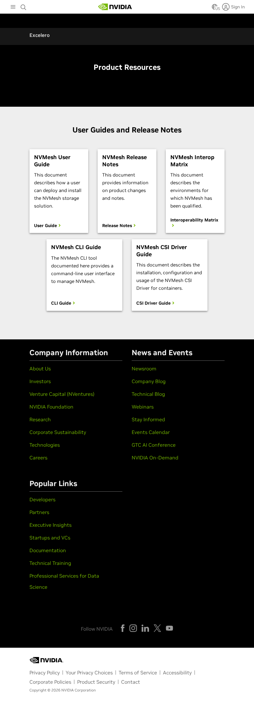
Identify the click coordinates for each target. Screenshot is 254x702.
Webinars (143, 407)
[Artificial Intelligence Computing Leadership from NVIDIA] (115, 7)
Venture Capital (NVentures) (61, 394)
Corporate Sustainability (57, 432)
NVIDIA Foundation (51, 407)
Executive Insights (50, 525)
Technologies (44, 445)
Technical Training (50, 563)
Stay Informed (148, 419)
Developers (42, 499)
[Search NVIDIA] (23, 5)
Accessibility (177, 672)
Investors (40, 381)
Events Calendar (151, 432)
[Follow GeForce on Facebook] (122, 628)
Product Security (96, 682)
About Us (40, 368)
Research (40, 419)
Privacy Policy (44, 672)
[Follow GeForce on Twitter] (157, 628)
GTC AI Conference (154, 445)
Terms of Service (138, 672)
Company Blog (149, 381)
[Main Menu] (13, 7)
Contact (130, 682)
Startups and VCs (49, 537)
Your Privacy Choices (89, 672)
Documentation (47, 550)
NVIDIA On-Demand (155, 457)
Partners (39, 512)
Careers (38, 457)
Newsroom (144, 368)
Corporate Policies (50, 682)
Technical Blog (148, 394)
